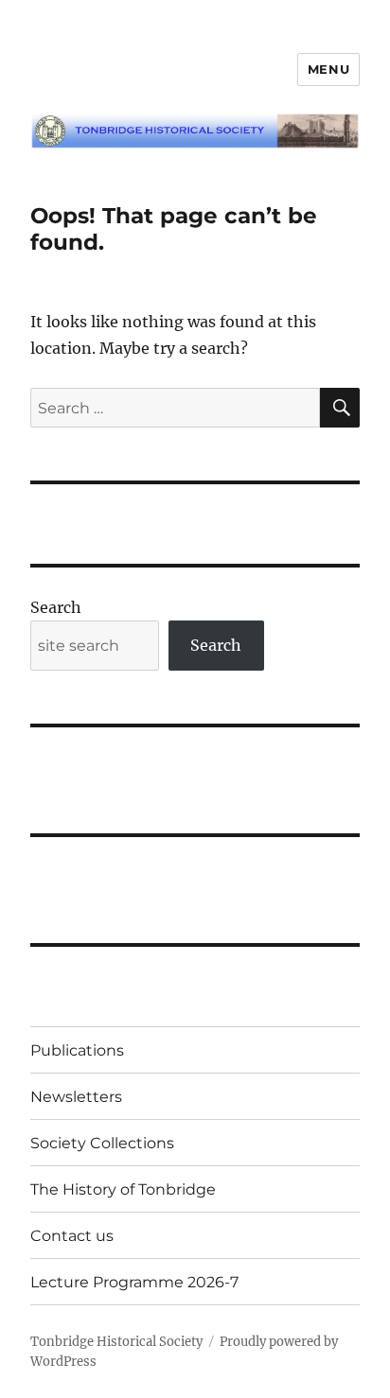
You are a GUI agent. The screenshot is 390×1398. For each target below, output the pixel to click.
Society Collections (102, 1143)
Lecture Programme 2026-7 (134, 1282)
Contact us (72, 1236)
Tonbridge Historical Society (116, 1342)
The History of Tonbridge (123, 1189)
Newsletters (76, 1097)
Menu (328, 69)
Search (55, 607)
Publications (77, 1050)
